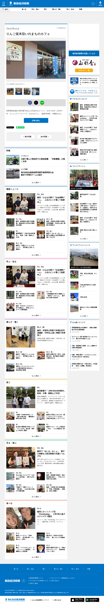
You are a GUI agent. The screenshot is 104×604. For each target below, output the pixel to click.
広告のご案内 (34, 583)
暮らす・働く (56, 9)
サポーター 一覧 (84, 70)
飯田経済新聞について (36, 578)
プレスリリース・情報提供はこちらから (63, 578)
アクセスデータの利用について (39, 580)
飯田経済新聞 (19, 4)
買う (45, 9)
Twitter (93, 3)
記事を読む (36, 120)
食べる (24, 9)
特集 (80, 9)
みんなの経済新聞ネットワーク (15, 599)
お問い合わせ (55, 580)
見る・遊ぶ (35, 9)
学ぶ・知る (70, 9)
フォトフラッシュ (12, 28)
